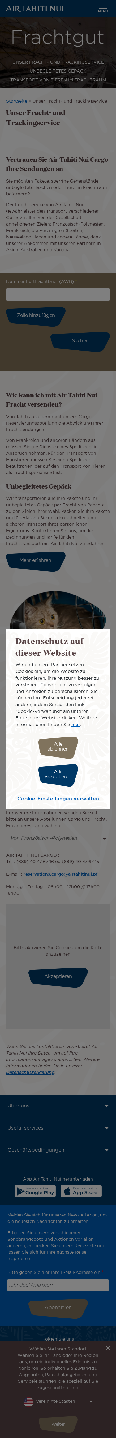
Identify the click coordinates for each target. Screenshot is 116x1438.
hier (75, 725)
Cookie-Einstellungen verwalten (58, 799)
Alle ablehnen (58, 747)
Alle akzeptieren (58, 774)
